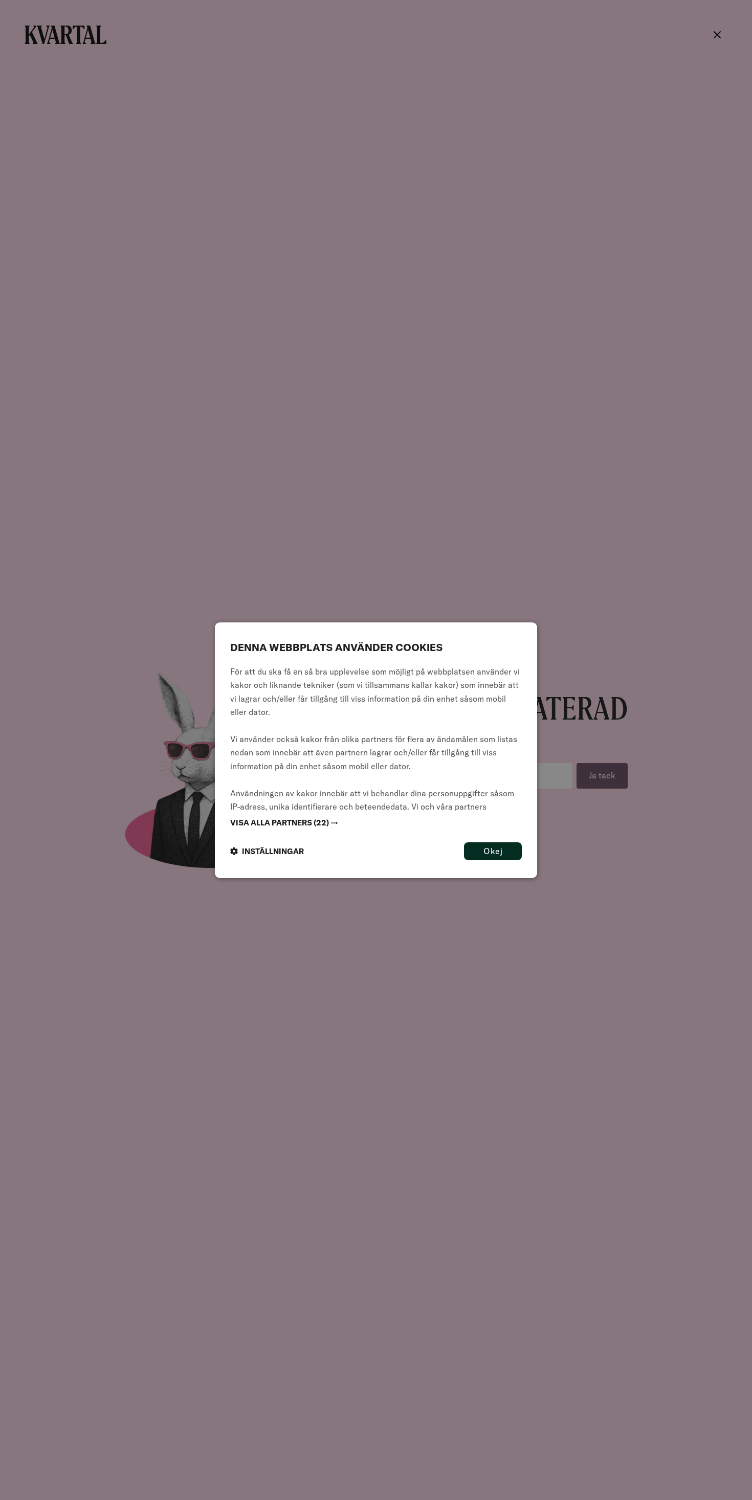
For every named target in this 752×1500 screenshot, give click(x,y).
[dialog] (376, 750)
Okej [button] (492, 850)
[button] (376, 822)
